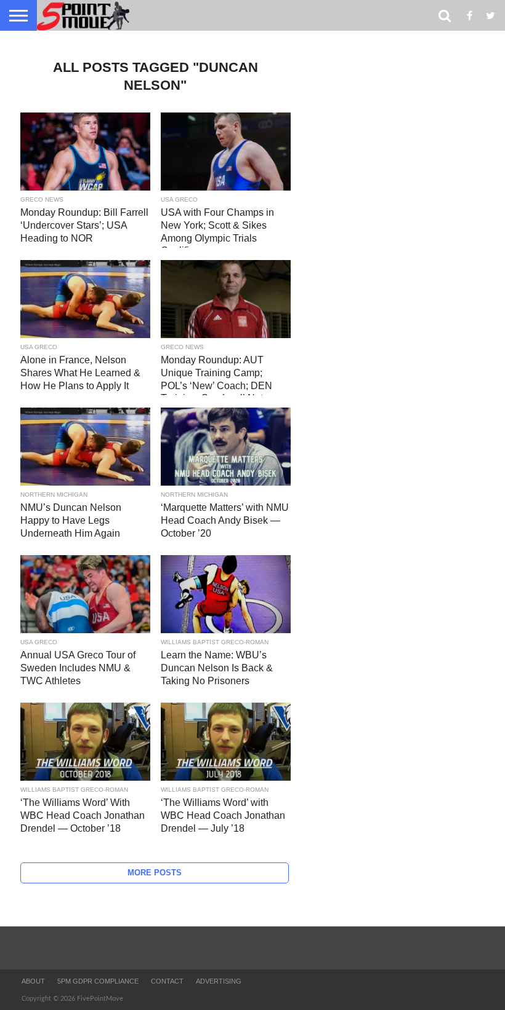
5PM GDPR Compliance (98, 981)
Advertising (218, 981)
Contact (167, 981)
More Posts (154, 872)
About (33, 981)
